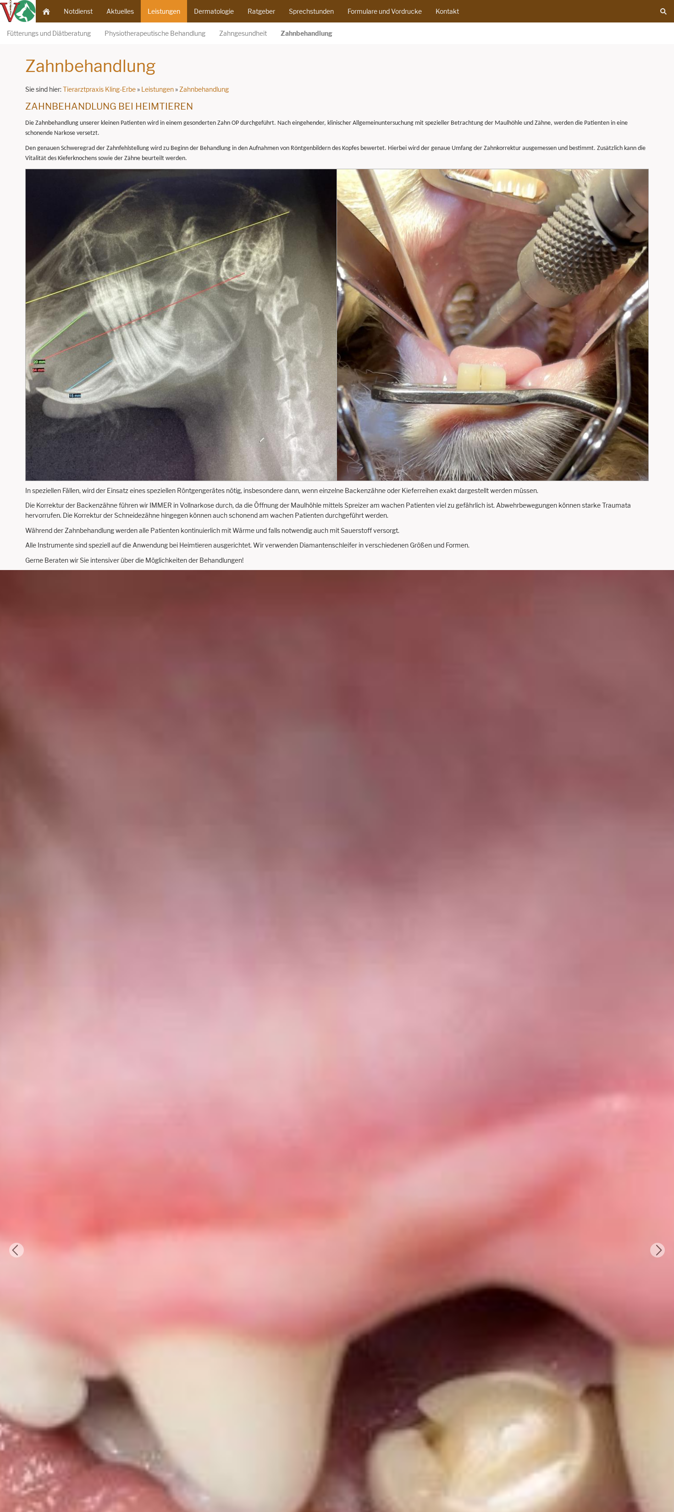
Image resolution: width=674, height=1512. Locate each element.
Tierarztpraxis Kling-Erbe (99, 89)
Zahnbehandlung (204, 89)
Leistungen (157, 89)
